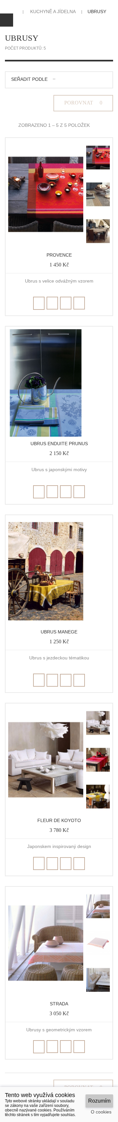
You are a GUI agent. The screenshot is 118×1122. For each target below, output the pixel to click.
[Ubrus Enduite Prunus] (45, 383)
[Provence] (45, 194)
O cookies (101, 1111)
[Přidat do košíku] (39, 303)
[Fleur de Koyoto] (45, 759)
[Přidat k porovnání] (65, 303)
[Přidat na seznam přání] (52, 303)
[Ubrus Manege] (45, 571)
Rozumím (99, 1101)
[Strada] (45, 943)
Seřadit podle (29, 79)
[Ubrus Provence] (98, 157)
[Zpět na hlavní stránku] (14, 11)
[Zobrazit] (79, 303)
